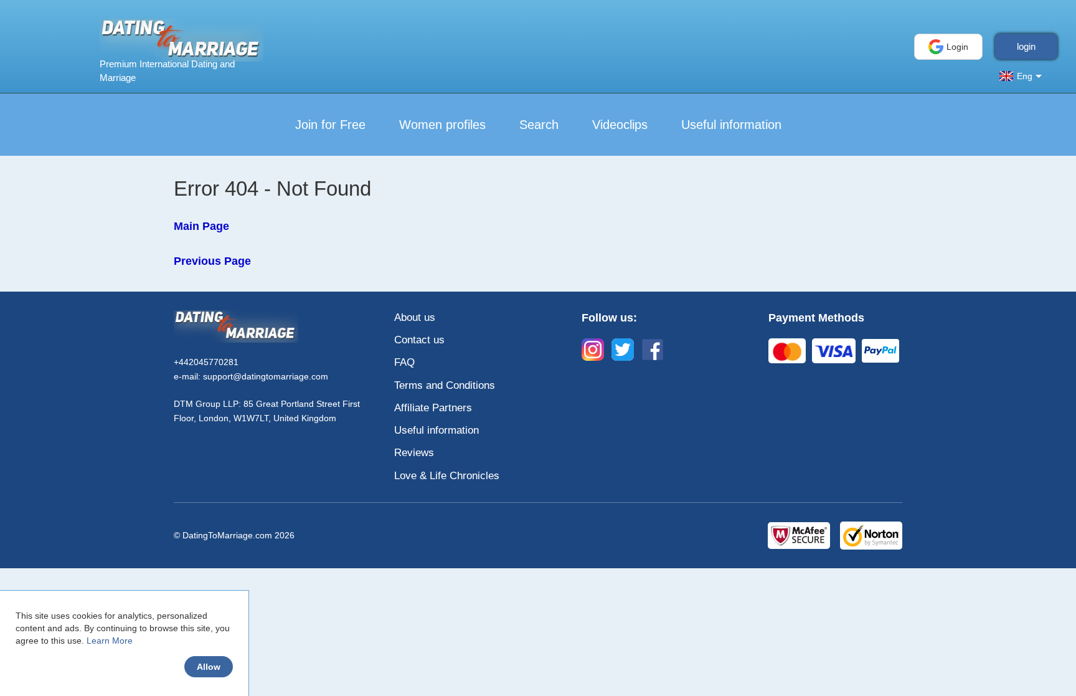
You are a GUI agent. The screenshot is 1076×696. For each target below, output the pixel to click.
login (1026, 46)
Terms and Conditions (444, 385)
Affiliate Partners (433, 408)
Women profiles (442, 124)
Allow (208, 667)
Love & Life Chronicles (446, 476)
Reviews (414, 453)
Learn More (110, 641)
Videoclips (620, 124)
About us (414, 317)
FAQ (404, 362)
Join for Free (330, 124)
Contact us (419, 340)
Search (539, 124)
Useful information (731, 124)
